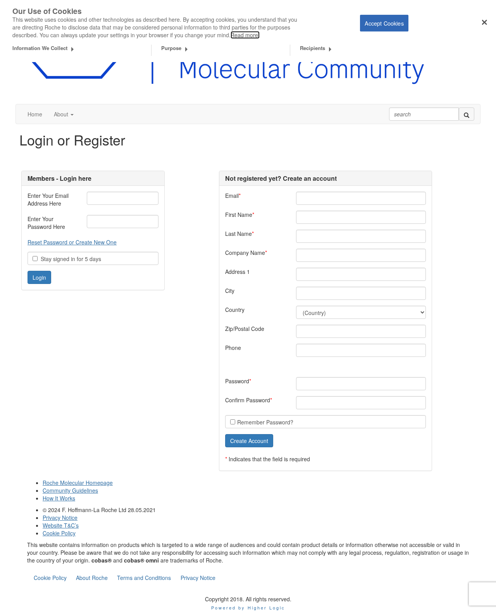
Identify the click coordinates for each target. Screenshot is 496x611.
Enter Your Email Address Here (48, 199)
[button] (63, 114)
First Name (238, 214)
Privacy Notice (60, 517)
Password (237, 381)
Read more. (245, 35)
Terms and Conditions (144, 578)
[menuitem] (50, 577)
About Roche (92, 578)
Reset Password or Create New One (72, 242)
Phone (233, 347)
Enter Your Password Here (46, 222)
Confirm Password (247, 400)
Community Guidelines (70, 490)
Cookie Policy (59, 533)
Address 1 (237, 271)
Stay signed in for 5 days (69, 259)
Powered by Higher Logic (248, 607)
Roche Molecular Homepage (78, 482)
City (229, 290)
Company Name (245, 252)
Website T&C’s (61, 525)
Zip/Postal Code (244, 328)
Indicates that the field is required (269, 459)
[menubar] (124, 577)
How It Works (59, 498)
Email (232, 195)
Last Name (238, 233)
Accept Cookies (384, 23)
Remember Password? (265, 422)
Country (235, 309)
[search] (466, 114)
